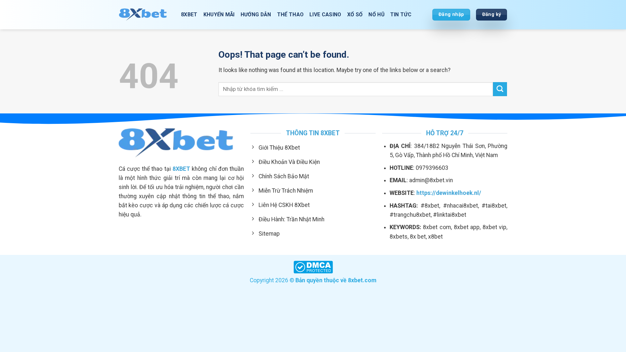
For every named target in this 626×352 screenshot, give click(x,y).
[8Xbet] (145, 14)
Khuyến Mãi (219, 14)
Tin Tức (400, 14)
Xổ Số (355, 14)
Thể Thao (290, 14)
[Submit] (500, 89)
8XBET (189, 14)
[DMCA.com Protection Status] (313, 266)
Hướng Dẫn (256, 14)
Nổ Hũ (376, 14)
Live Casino (325, 14)
